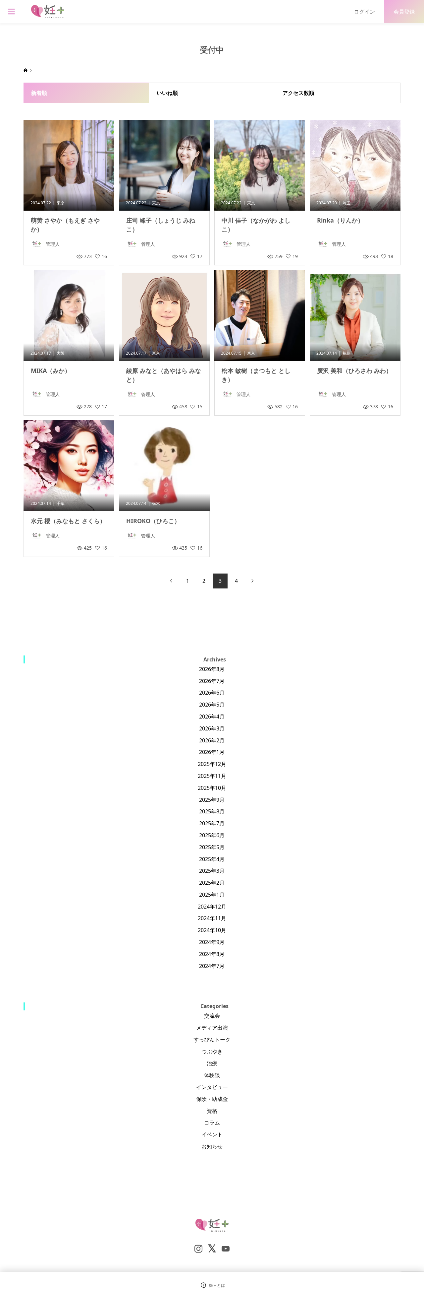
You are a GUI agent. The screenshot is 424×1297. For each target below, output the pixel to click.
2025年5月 (212, 847)
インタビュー (212, 1087)
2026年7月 (212, 681)
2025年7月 (212, 823)
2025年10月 (212, 787)
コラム (212, 1122)
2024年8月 (212, 954)
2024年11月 (212, 918)
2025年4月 (212, 859)
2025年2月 (212, 882)
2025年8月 (212, 811)
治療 (212, 1063)
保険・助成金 (212, 1099)
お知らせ (212, 1146)
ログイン (364, 11)
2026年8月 (212, 669)
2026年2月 (212, 740)
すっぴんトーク (212, 1039)
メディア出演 (212, 1027)
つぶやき (212, 1051)
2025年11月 (212, 776)
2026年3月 (212, 728)
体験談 (212, 1075)
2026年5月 (212, 704)
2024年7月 (212, 966)
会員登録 (404, 11)
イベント (212, 1134)
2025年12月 (212, 764)
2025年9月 (212, 799)
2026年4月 (212, 716)
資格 (212, 1111)
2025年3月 (212, 870)
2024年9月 (212, 942)
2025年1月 (212, 894)
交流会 (212, 1015)
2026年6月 (212, 692)
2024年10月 (212, 930)
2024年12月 (212, 906)
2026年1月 (212, 752)
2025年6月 (212, 835)
